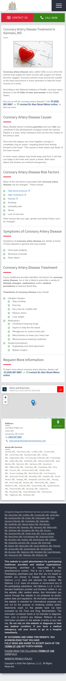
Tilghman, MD (29, 555)
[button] (33, 403)
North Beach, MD (40, 539)
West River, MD (15, 536)
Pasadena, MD (27, 530)
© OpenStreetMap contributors (56, 418)
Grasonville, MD (15, 548)
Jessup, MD (36, 542)
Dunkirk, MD (26, 539)
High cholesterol (15, 195)
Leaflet (39, 418)
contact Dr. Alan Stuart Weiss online (39, 104)
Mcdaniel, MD (40, 552)
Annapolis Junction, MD (18, 542)
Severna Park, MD (16, 533)
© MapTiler (45, 418)
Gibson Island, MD (30, 524)
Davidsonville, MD (16, 518)
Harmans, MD (27, 527)
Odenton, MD (14, 530)
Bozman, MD (14, 552)
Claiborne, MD (27, 552)
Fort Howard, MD (30, 536)
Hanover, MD (14, 527)
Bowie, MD (13, 545)
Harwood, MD (40, 527)
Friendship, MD (32, 521)
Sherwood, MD (15, 555)
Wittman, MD (41, 555)
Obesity (11, 198)
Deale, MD (30, 518)
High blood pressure (17, 191)
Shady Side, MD (32, 533)
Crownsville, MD (41, 515)
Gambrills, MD (14, 524)
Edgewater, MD (42, 518)
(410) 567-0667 (15, 437)
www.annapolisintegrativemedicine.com (27, 440)
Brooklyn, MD (14, 539)
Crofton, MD (28, 515)
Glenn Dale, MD (26, 545)
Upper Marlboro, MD (43, 545)
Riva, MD (39, 530)
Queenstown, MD (31, 548)
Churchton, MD (15, 515)
